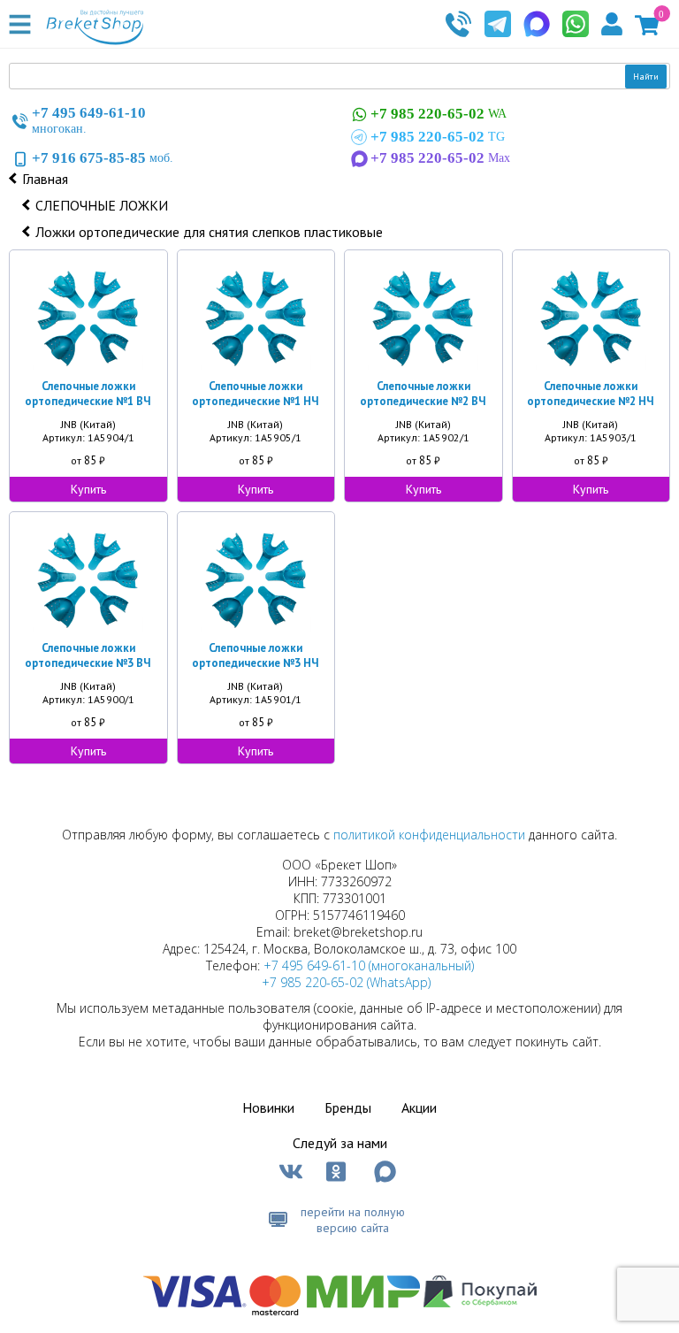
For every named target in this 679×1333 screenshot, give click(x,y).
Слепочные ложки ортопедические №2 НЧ (590, 394)
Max (440, 157)
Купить (88, 489)
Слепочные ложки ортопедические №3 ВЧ (88, 655)
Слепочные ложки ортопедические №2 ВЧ (423, 394)
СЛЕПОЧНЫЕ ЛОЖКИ (101, 205)
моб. (102, 157)
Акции (419, 1107)
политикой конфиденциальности (429, 834)
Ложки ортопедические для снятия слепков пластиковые (209, 232)
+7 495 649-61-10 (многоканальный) (368, 965)
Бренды (347, 1107)
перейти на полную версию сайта (353, 1220)
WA (438, 113)
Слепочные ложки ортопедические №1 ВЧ (88, 394)
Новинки (268, 1107)
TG (437, 136)
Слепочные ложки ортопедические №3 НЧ (255, 655)
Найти (646, 76)
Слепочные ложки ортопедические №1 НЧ (255, 394)
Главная (45, 179)
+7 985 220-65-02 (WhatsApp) (346, 982)
